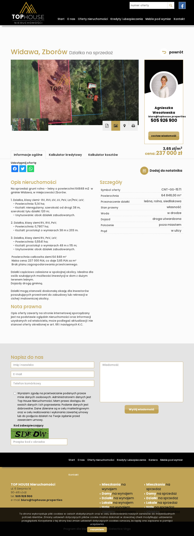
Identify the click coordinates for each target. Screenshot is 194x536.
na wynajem (114, 486)
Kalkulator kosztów (103, 155)
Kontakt (179, 19)
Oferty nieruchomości (93, 19)
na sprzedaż (158, 486)
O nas (71, 19)
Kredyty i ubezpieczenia (126, 19)
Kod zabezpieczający (28, 425)
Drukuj (133, 126)
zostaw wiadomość (163, 135)
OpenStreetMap (125, 138)
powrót (176, 52)
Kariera (153, 460)
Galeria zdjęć (115, 126)
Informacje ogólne (28, 155)
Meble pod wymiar (158, 19)
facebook (182, 5)
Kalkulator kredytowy (65, 155)
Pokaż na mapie (124, 126)
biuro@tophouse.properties (163, 116)
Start (61, 19)
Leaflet (115, 138)
